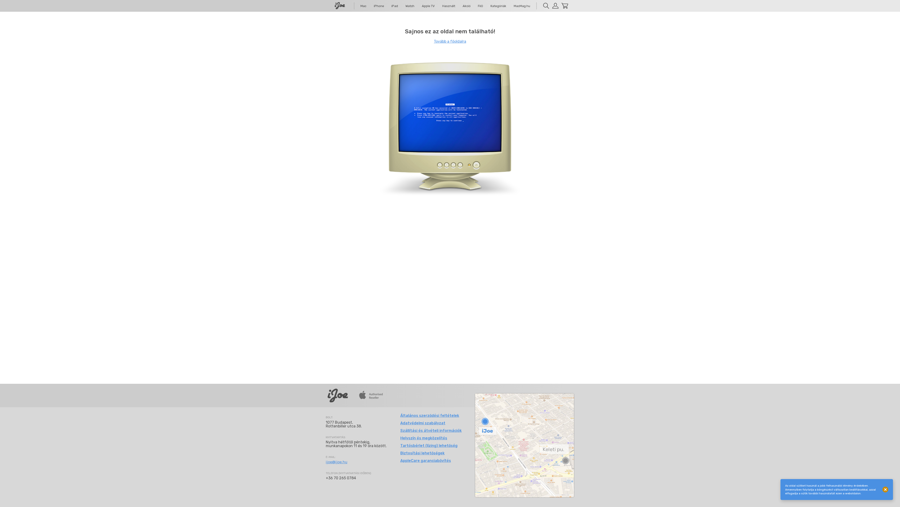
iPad (394, 6)
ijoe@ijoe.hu (336, 462)
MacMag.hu (522, 6)
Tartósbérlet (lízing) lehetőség (429, 445)
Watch (409, 6)
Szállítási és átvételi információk (431, 430)
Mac (363, 6)
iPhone (379, 6)
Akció (467, 6)
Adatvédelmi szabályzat (422, 423)
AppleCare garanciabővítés (425, 460)
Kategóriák (498, 6)
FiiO (480, 6)
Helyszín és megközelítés (423, 438)
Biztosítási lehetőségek (422, 453)
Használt (448, 6)
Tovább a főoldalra (450, 41)
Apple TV (428, 6)
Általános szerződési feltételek (429, 415)
